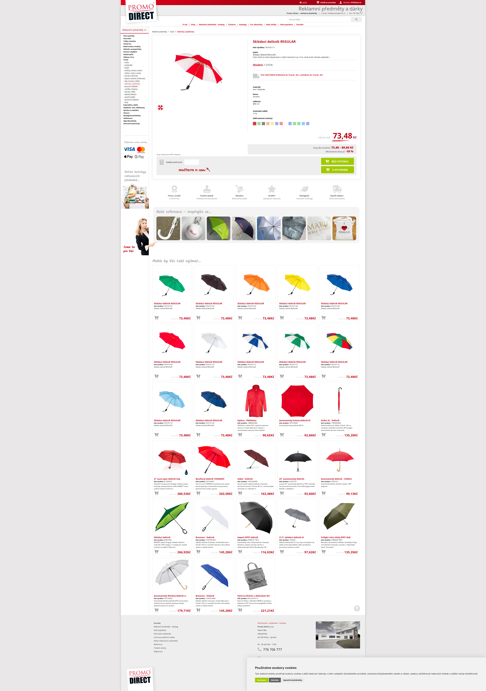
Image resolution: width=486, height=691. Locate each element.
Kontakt (299, 24)
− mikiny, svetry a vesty (132, 73)
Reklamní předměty (133, 29)
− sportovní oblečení (131, 99)
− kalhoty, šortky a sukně (132, 70)
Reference (158, 644)
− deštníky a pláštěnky (131, 84)
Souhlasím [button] (261, 680)
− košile (126, 68)
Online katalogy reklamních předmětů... (135, 176)
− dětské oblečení (129, 94)
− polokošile (127, 65)
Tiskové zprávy (160, 648)
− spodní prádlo (129, 97)
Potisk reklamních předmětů (166, 641)
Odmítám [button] (275, 680)
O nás (185, 24)
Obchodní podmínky (162, 634)
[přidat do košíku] (156, 318)
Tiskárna (232, 24)
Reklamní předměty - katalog (212, 24)
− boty (125, 102)
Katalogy (243, 24)
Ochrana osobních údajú (164, 637)
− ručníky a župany (130, 89)
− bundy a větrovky (130, 76)
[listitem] (254, 123)
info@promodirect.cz (336, 13)
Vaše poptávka (286, 24)
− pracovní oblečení (130, 86)
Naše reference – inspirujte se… (184, 212)
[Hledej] (356, 19)
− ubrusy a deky (129, 91)
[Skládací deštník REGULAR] (199, 102)
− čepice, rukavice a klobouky (134, 78)
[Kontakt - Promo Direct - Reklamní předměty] (338, 648)
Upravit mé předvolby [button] (292, 680)
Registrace (158, 651)
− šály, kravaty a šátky (131, 81)
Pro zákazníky (256, 24)
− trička (126, 62)
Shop (193, 24)
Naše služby (271, 24)
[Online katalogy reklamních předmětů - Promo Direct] (136, 208)
